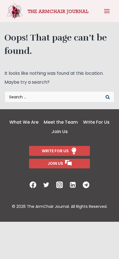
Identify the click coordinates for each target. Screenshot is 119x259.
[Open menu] (106, 11)
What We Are (23, 122)
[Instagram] (59, 184)
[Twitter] (46, 184)
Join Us (59, 131)
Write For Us (96, 122)
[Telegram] (86, 184)
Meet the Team (61, 122)
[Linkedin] (72, 184)
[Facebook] (33, 184)
